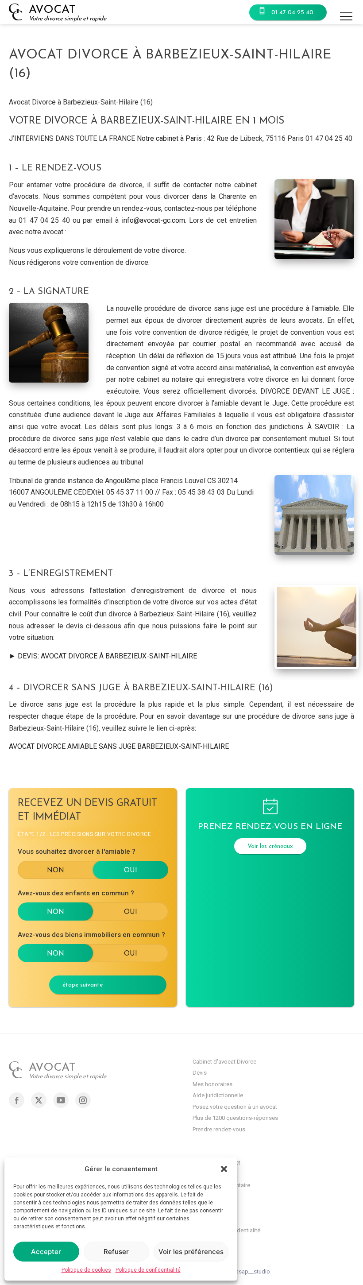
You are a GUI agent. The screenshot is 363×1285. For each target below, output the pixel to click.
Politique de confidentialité (148, 1270)
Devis (200, 1072)
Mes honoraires (212, 1084)
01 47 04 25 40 (292, 12)
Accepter (46, 1251)
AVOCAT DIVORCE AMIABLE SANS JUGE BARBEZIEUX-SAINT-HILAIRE (119, 746)
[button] (224, 1169)
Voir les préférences (191, 1251)
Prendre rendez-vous (219, 1129)
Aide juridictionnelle (218, 1095)
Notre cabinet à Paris (169, 138)
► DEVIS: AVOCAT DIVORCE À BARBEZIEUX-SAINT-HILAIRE (103, 656)
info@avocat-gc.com (153, 220)
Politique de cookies (86, 1270)
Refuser (116, 1251)
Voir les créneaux (270, 846)
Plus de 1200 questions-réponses (235, 1118)
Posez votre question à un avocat (235, 1106)
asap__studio (253, 1271)
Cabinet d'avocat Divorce (224, 1061)
